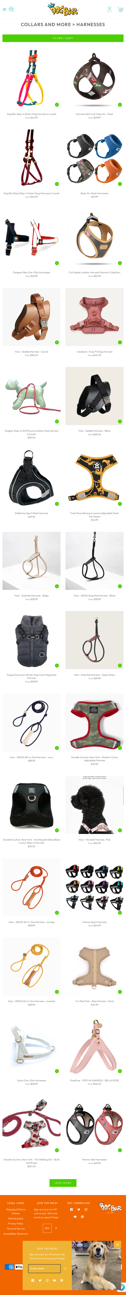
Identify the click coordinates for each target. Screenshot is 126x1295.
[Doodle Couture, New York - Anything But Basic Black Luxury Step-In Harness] (31, 805)
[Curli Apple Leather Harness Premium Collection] (94, 238)
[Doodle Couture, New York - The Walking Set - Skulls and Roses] (31, 1125)
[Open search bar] (13, 9)
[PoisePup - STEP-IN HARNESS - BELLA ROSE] (94, 1046)
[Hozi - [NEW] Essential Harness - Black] (94, 561)
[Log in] (109, 9)
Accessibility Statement (15, 1233)
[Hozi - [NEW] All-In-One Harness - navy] (31, 722)
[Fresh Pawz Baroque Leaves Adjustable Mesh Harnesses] (94, 478)
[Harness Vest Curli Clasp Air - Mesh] (94, 79)
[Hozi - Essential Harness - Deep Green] (94, 640)
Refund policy (15, 1218)
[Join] (56, 1228)
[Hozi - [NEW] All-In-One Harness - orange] (31, 887)
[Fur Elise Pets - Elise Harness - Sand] (94, 966)
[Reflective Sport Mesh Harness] (31, 478)
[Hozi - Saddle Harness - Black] (94, 396)
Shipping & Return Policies (15, 1211)
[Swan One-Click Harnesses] (31, 1046)
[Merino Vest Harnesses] (94, 1125)
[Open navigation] (4, 9)
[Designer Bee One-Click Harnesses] (31, 238)
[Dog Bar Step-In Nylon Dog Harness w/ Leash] (31, 79)
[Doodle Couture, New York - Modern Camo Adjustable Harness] (94, 722)
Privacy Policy (15, 1223)
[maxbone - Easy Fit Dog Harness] (94, 317)
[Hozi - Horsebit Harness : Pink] (94, 805)
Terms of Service (16, 1228)
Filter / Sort (63, 38)
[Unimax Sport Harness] (94, 887)
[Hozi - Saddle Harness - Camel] (31, 317)
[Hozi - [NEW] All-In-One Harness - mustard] (31, 966)
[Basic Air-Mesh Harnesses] (94, 159)
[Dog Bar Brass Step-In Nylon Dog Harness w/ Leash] (31, 159)
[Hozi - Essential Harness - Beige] (31, 561)
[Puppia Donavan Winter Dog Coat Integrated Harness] (31, 640)
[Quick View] (57, 104)
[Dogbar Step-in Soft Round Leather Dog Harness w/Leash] (31, 396)
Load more (63, 1182)
